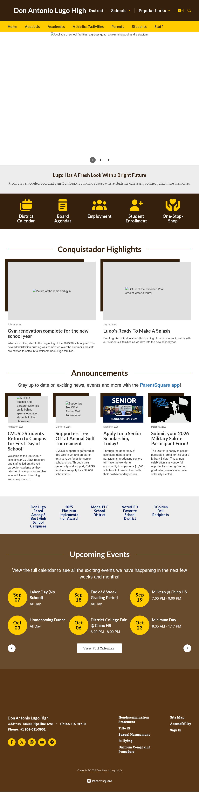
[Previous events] (12, 648)
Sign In (175, 730)
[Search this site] (189, 10)
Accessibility (180, 724)
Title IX (124, 728)
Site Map (177, 717)
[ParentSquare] (99, 781)
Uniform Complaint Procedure (134, 749)
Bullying (125, 741)
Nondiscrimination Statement (134, 719)
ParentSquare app (160, 384)
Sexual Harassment (134, 734)
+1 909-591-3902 (33, 729)
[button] (121, 10)
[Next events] (187, 648)
